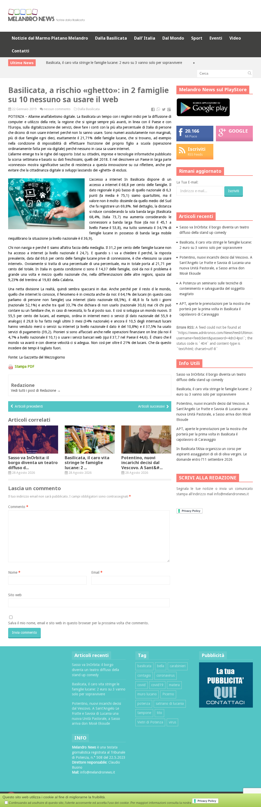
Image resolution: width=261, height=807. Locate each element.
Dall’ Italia (144, 38)
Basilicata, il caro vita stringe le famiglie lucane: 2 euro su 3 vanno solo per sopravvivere (101, 63)
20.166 (192, 131)
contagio (144, 675)
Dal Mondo (173, 38)
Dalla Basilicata (111, 38)
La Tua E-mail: (187, 182)
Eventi (216, 38)
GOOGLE (238, 131)
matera (174, 685)
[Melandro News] (46, 19)
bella (160, 666)
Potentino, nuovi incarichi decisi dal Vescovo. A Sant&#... (142, 462)
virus (172, 722)
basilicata (144, 666)
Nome (14, 572)
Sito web (15, 595)
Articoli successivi (151, 406)
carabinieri (178, 666)
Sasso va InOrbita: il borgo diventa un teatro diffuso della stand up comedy (95, 670)
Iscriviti (196, 149)
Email (96, 572)
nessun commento (57, 109)
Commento (18, 507)
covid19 (157, 685)
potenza (143, 703)
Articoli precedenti (29, 406)
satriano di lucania (170, 703)
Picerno (168, 694)
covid (141, 685)
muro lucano (147, 694)
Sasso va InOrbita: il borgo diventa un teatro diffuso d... (33, 462)
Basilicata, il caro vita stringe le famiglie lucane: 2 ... (87, 462)
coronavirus (165, 675)
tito (159, 713)
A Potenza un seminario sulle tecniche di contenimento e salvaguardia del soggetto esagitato (212, 288)
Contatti (20, 51)
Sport (196, 38)
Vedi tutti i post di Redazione (36, 390)
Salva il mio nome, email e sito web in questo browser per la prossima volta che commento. (78, 623)
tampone (144, 713)
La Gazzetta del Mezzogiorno (42, 357)
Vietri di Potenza (150, 722)
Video (235, 38)
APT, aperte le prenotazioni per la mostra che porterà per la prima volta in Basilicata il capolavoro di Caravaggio (214, 309)
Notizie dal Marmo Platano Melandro (50, 38)
